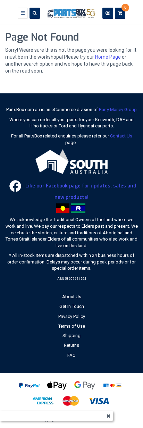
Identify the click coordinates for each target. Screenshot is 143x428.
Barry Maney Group (118, 109)
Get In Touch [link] (71, 306)
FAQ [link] (71, 355)
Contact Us (121, 136)
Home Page (108, 57)
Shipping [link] (71, 335)
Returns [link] (71, 345)
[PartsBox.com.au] (71, 13)
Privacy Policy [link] (71, 316)
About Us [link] (71, 296)
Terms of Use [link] (71, 326)
